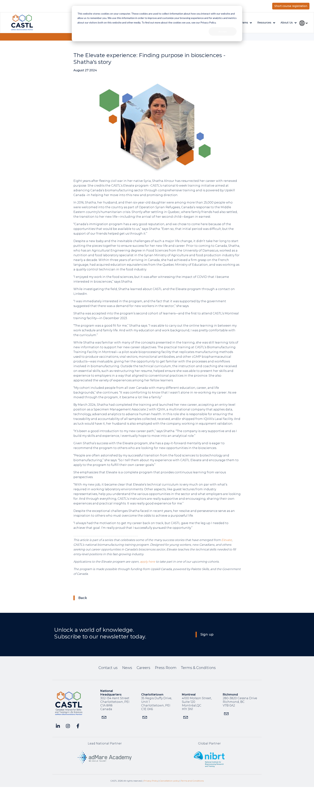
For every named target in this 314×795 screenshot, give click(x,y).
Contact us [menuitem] (108, 668)
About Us (287, 22)
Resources (264, 22)
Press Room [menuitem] (165, 668)
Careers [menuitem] (143, 668)
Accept (222, 31)
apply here (147, 561)
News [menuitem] (127, 668)
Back (82, 598)
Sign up (207, 634)
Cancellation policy (169, 780)
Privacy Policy (151, 780)
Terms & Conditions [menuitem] (198, 668)
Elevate (226, 540)
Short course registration (290, 6)
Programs (241, 22)
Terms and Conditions (192, 780)
